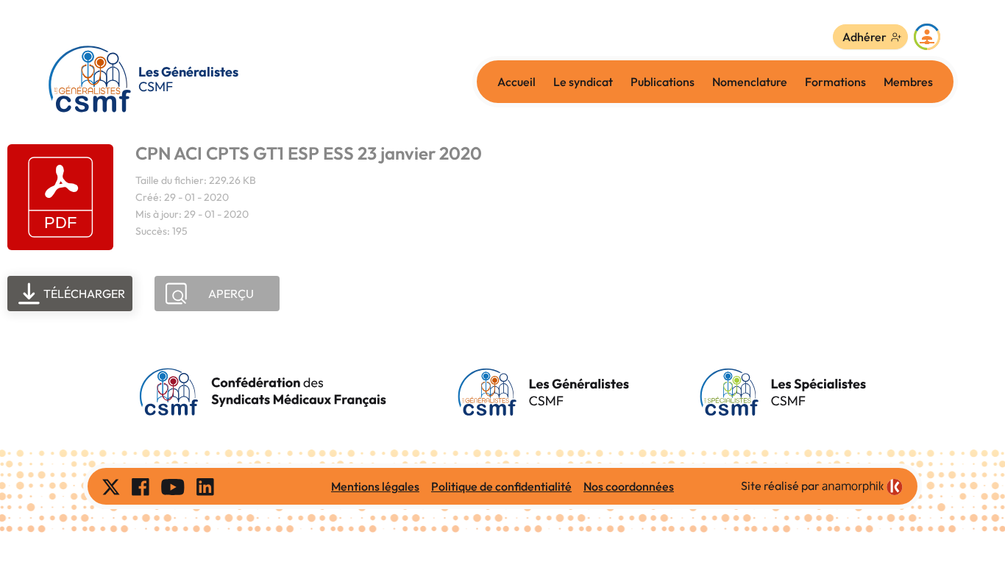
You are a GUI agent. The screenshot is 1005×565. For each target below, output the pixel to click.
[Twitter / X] (111, 486)
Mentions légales (375, 486)
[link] (862, 487)
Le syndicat (583, 81)
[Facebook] (140, 486)
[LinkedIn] (205, 486)
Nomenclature (749, 81)
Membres (908, 81)
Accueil (516, 81)
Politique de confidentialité (501, 486)
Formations (835, 81)
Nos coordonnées (628, 486)
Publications (663, 81)
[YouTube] (173, 486)
